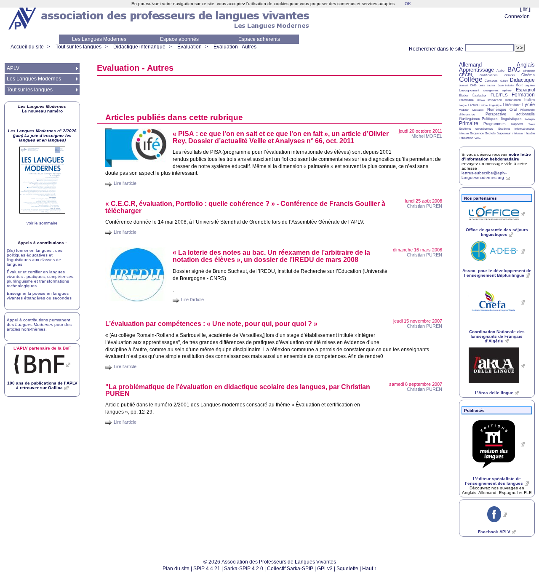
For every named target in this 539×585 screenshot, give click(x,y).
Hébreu (481, 100)
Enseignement (469, 90)
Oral (513, 109)
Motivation (477, 110)
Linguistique (495, 105)
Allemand (470, 64)
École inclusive (506, 85)
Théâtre (529, 133)
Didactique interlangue (139, 47)
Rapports (517, 124)
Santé (531, 124)
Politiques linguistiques (502, 119)
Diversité (463, 85)
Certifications (489, 75)
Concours (491, 80)
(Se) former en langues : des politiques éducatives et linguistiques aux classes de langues (34, 257)
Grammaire (466, 100)
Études (464, 95)
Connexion (517, 16)
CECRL (466, 74)
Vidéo (477, 138)
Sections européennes (476, 128)
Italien (529, 100)
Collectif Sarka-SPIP (290, 569)
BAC (513, 69)
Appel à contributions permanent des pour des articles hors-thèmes (39, 324)
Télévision (517, 133)
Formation (523, 95)
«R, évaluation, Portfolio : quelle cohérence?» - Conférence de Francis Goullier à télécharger (245, 207)
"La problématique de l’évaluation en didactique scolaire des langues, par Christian (237, 390)
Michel (426, 136)
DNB (473, 85)
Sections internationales (516, 128)
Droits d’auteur (487, 85)
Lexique (484, 105)
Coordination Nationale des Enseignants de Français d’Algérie (497, 336)
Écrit (519, 85)
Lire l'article (125, 183)
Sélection (464, 133)
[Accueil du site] (23, 17)
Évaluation (189, 47)
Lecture (473, 105)
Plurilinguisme (469, 119)
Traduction (466, 137)
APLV (13, 68)
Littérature (511, 105)
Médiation (464, 110)
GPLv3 (325, 569)
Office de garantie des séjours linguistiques (497, 232)
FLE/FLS (499, 95)
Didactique (522, 80)
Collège (471, 79)
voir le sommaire (42, 223)
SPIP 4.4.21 (206, 569)
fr (525, 8)
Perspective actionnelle (510, 114)
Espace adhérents (259, 39)
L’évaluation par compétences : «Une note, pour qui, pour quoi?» (211, 323)
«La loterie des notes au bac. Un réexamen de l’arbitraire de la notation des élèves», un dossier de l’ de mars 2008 (271, 256)
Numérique (496, 109)
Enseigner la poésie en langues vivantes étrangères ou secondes (39, 295)
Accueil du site (27, 47)
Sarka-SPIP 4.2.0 (243, 569)
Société (490, 133)
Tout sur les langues (78, 47)
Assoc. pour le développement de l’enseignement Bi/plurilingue (496, 273)
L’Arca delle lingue (494, 392)
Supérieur (504, 133)
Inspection (495, 100)
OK (408, 3)
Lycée (528, 104)
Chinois (509, 75)
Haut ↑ (369, 569)
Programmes (494, 124)
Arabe (500, 70)
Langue (463, 105)
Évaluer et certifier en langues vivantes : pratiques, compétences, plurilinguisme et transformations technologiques (41, 279)
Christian (424, 205)
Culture (504, 81)
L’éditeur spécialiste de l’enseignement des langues (494, 481)
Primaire (468, 123)
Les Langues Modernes (99, 39)
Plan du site (176, 569)
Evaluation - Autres (234, 47)
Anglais (526, 64)
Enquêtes (530, 85)
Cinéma (528, 75)
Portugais (530, 119)
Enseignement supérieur (497, 90)
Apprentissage (476, 70)
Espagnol (525, 89)
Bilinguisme (529, 70)
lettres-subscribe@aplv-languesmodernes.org (484, 175)
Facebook (494, 531)
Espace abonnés (179, 39)
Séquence (477, 133)
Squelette (347, 569)
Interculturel (513, 100)
